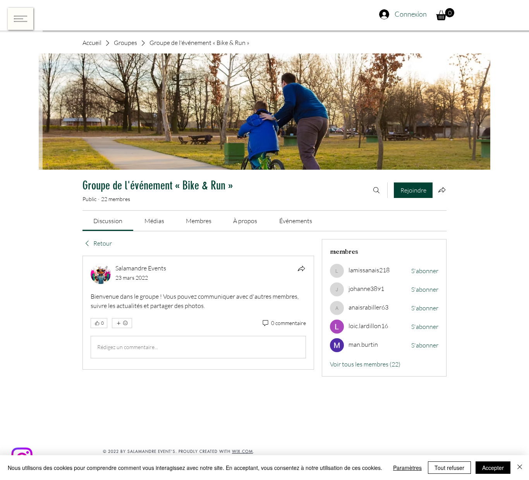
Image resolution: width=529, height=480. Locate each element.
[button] (20, 19)
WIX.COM (242, 451)
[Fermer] (519, 467)
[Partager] (301, 268)
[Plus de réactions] (122, 323)
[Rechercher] (376, 190)
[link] (107, 221)
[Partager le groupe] (442, 189)
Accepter (493, 467)
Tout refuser (449, 467)
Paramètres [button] (407, 467)
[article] (198, 313)
